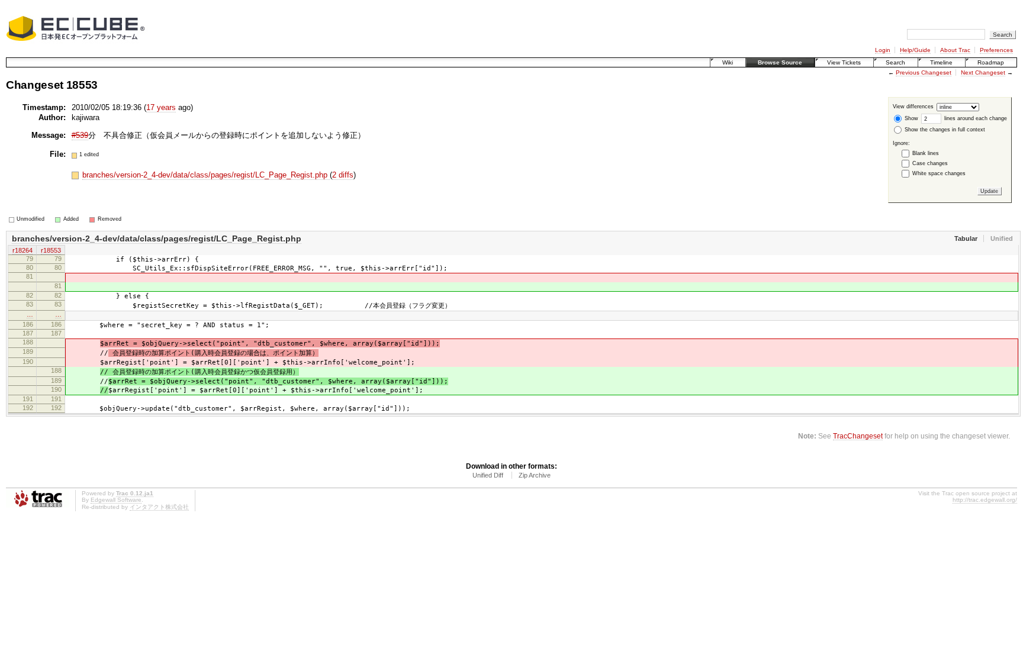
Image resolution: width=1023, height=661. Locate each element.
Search (895, 62)
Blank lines (925, 153)
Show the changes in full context (944, 130)
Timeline (941, 62)
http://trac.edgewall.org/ (985, 499)
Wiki (727, 62)
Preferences (996, 50)
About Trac (955, 50)
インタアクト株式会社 (159, 507)
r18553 (51, 250)
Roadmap (990, 62)
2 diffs (342, 174)
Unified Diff (487, 475)
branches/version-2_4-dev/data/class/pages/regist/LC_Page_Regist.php (206, 174)
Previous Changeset (923, 72)
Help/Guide (915, 50)
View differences (913, 107)
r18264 (22, 250)
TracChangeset (858, 436)
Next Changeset (983, 72)
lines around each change (974, 118)
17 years (161, 107)
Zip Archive (535, 475)
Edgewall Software (116, 499)
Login (882, 50)
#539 (80, 135)
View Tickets (844, 62)
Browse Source (780, 62)
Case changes (930, 163)
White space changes (939, 173)
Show (910, 118)
